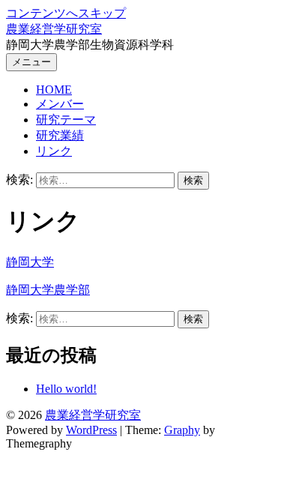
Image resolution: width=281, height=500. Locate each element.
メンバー (60, 103)
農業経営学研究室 (54, 28)
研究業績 (60, 135)
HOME (54, 89)
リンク (54, 151)
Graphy (182, 430)
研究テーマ (66, 119)
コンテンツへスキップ (66, 13)
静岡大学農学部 (48, 289)
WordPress (91, 430)
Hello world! (66, 388)
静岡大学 (30, 262)
